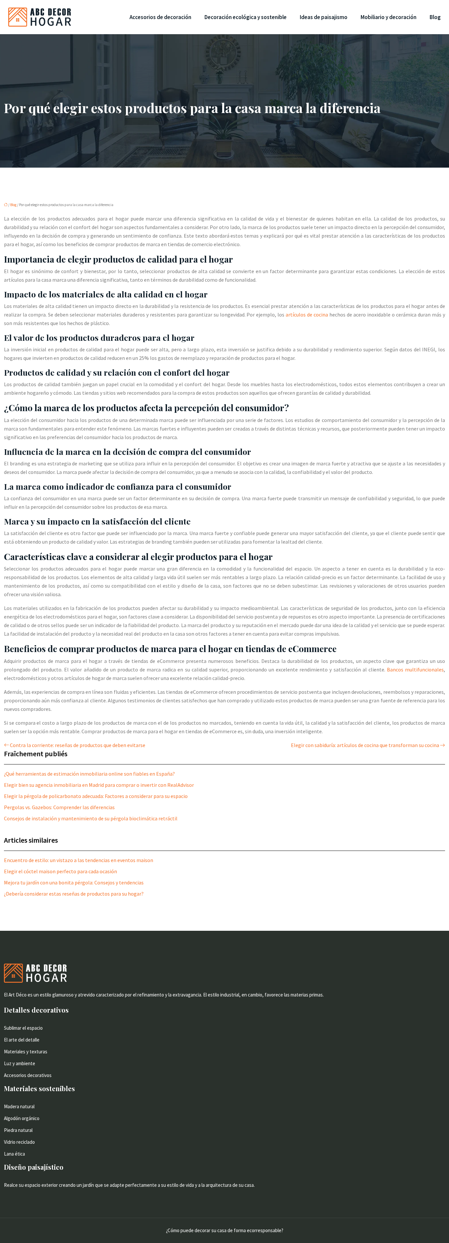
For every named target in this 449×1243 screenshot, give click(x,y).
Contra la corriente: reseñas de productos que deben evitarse (77, 745)
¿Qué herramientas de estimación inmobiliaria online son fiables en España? (89, 773)
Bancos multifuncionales (415, 669)
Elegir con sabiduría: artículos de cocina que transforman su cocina (365, 745)
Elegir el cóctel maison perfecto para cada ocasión (60, 871)
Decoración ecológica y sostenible (245, 17)
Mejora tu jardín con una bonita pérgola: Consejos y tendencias (74, 882)
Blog (435, 17)
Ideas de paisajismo (323, 17)
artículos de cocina (307, 314)
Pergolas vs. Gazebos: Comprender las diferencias (59, 807)
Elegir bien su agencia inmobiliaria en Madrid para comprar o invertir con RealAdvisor (99, 785)
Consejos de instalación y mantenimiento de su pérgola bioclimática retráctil (90, 818)
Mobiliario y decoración (388, 17)
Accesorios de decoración (160, 17)
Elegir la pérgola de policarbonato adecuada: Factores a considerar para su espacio (96, 796)
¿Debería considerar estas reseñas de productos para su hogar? (74, 893)
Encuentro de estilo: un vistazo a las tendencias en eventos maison (78, 860)
